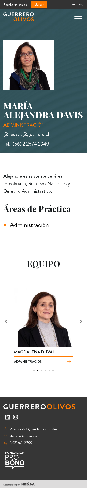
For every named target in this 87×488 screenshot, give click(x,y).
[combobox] (16, 4)
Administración (29, 225)
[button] (6, 321)
